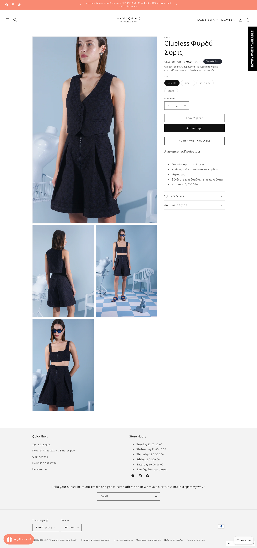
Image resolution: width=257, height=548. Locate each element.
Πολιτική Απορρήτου (44, 462)
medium (207, 83)
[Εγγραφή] (156, 496)
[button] (7, 20)
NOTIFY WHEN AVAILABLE (194, 140)
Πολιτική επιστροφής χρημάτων (96, 540)
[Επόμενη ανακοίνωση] (176, 4)
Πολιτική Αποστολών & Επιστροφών (53, 450)
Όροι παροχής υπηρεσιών (148, 540)
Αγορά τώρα (194, 128)
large (173, 91)
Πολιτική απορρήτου (123, 540)
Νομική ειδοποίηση (196, 540)
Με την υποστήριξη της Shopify (63, 540)
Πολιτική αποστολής (173, 540)
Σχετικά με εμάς (41, 444)
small (190, 83)
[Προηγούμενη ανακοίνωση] (80, 4)
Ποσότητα (169, 98)
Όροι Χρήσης (40, 456)
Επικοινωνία (39, 469)
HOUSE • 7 (44, 540)
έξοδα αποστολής (209, 66)
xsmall (174, 83)
